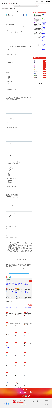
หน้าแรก (15, 5)
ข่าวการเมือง (25, 5)
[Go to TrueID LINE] (41, 83)
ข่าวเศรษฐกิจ (29, 5)
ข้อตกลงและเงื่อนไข (36, 81)
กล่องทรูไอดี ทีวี (41, 1)
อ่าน (9, 3)
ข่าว (5, 8)
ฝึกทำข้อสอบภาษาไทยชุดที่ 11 (11, 43)
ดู (4, 3)
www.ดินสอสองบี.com (19, 268)
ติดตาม (44, 60)
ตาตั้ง (14, 3)
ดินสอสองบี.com (19, 39)
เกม (11, 3)
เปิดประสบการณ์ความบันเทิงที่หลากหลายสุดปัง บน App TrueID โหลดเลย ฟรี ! (19, 273)
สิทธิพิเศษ (7, 3)
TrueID (4, 1)
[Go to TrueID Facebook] (38, 83)
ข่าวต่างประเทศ (33, 5)
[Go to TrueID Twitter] (39, 83)
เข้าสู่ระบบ (48, 1)
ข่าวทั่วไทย (21, 5)
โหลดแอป (37, 1)
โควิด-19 (18, 5)
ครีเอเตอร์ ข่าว (7, 8)
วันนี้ (2, 3)
